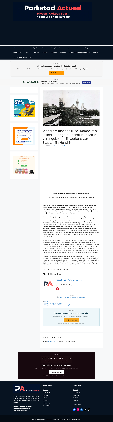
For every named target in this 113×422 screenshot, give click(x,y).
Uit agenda (87, 48)
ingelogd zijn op (53, 341)
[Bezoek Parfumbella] (56, 359)
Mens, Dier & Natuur (56, 48)
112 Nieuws (46, 405)
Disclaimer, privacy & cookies (73, 419)
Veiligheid (34, 48)
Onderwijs (36, 52)
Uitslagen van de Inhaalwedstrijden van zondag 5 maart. (58, 305)
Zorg (27, 52)
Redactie (95, 52)
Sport (68, 48)
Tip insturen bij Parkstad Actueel (22, 57)
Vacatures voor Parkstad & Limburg (78, 52)
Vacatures (76, 398)
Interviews (54, 52)
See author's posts (64, 284)
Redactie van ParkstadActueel (69, 280)
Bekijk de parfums (56, 372)
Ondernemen (17, 52)
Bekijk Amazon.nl (56, 73)
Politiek (44, 48)
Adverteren (76, 395)
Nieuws (15, 48)
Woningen (63, 52)
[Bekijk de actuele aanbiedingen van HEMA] (71, 297)
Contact (75, 400)
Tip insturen (76, 392)
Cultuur (77, 48)
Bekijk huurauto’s (71, 320)
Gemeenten (24, 48)
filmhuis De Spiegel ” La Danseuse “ (53, 303)
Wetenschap (45, 52)
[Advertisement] (56, 34)
